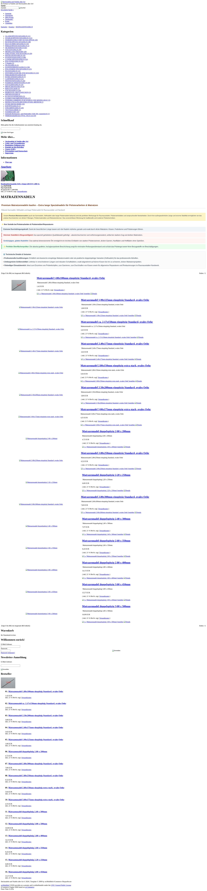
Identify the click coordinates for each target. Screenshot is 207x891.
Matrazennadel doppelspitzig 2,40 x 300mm (106, 518)
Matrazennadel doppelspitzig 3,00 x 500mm (106, 606)
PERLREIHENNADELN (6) (15, 75)
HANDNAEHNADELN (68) (15, 57)
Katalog (11, 27)
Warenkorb (9, 15)
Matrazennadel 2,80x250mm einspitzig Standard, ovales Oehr (115, 453)
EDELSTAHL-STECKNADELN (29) (18, 53)
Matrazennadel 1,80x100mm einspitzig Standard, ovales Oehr (71, 278)
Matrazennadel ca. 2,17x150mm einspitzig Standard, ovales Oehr (117, 321)
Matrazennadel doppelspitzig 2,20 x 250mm (106, 475)
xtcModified (5, 885)
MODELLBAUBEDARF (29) (16, 52)
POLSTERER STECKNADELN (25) (18, 69)
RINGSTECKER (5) (12, 88)
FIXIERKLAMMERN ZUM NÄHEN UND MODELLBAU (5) (27, 100)
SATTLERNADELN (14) (14, 85)
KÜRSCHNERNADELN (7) (15, 77)
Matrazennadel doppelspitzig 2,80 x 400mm (106, 562)
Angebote (6, 166)
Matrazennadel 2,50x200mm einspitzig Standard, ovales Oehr (115, 387)
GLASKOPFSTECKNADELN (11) (17, 36)
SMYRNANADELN (12, 94)
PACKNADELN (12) (12, 71)
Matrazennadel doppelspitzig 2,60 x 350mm (106, 540)
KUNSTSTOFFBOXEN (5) (15, 96)
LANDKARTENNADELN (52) (16, 59)
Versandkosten (22, 191)
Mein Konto (9, 17)
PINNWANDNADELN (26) (15, 81)
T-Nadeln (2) (9, 63)
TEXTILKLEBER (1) (13, 110)
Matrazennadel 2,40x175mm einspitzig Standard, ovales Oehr (115, 343)
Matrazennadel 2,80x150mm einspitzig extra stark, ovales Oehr (116, 365)
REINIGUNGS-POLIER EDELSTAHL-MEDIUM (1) (24, 102)
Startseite (8, 13)
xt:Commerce (29, 887)
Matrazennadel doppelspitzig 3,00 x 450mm (106, 584)
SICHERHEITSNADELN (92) (16, 48)
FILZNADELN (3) (12, 65)
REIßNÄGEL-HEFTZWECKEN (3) (18, 92)
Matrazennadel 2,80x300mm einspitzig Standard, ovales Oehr (115, 496)
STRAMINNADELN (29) (14, 108)
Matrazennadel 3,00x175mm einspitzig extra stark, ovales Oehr (116, 409)
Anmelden (8, 23)
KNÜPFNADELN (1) (13, 106)
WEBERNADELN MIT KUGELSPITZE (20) (21, 40)
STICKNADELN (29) (13, 90)
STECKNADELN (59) (13, 50)
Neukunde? (9, 19)
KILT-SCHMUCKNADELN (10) (17, 44)
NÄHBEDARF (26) (12, 112)
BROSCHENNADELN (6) (14, 87)
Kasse (7, 21)
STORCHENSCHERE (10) (15, 104)
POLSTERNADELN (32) (14, 61)
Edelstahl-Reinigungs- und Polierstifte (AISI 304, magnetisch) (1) (27, 114)
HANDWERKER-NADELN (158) (17, 67)
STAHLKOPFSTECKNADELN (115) (18, 38)
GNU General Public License (61, 885)
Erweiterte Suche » (7, 10)
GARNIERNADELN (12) (14, 79)
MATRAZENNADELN (24, 27)
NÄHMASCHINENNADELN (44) (17, 83)
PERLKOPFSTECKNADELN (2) (17, 46)
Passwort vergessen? (8, 653)
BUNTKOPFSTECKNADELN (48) (18, 42)
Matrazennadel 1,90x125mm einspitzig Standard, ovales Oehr (115, 300)
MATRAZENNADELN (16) (15, 55)
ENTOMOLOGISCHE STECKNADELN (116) (22, 73)
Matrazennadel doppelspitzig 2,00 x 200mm (106, 431)
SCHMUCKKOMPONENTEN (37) (18, 98)
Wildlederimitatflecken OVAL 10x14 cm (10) (20, 116)
